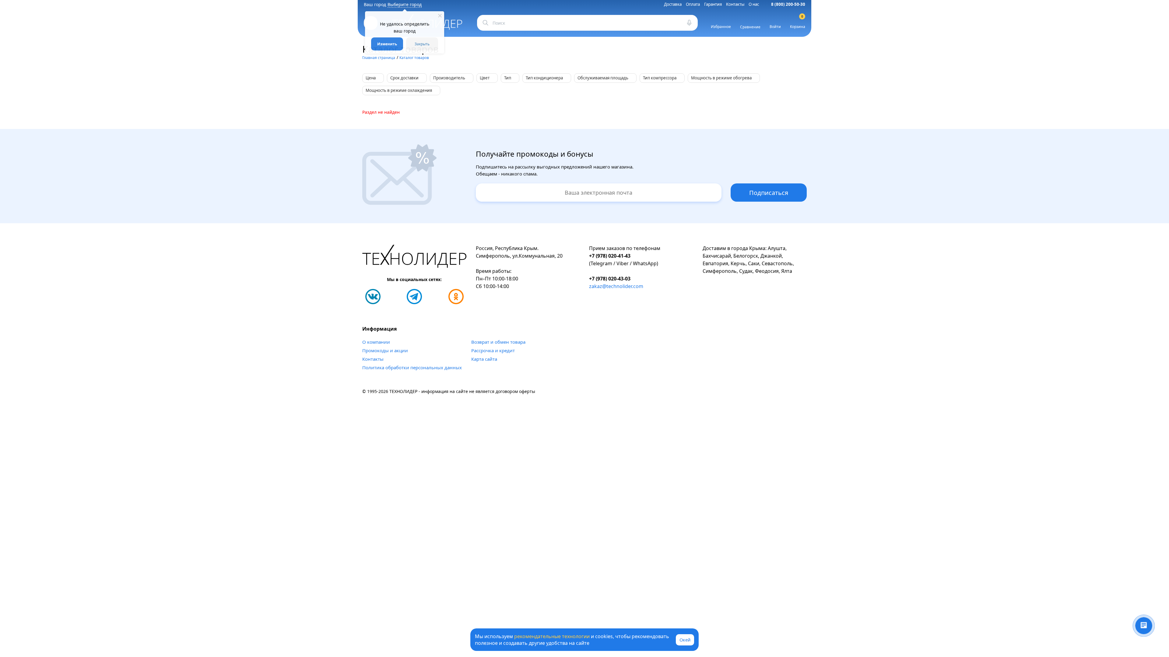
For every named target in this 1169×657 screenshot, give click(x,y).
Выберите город (405, 4)
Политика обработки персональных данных (412, 367)
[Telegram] (414, 296)
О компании (376, 342)
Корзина (797, 22)
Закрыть (422, 44)
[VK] (373, 296)
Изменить (387, 44)
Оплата (693, 4)
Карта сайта (484, 359)
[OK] (456, 296)
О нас (754, 4)
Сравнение (750, 27)
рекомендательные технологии (552, 636)
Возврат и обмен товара (498, 342)
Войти (775, 26)
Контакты (735, 4)
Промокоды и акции (385, 350)
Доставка (673, 4)
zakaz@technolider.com (616, 286)
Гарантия (713, 4)
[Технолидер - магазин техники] (414, 257)
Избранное (721, 26)
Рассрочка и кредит (493, 350)
